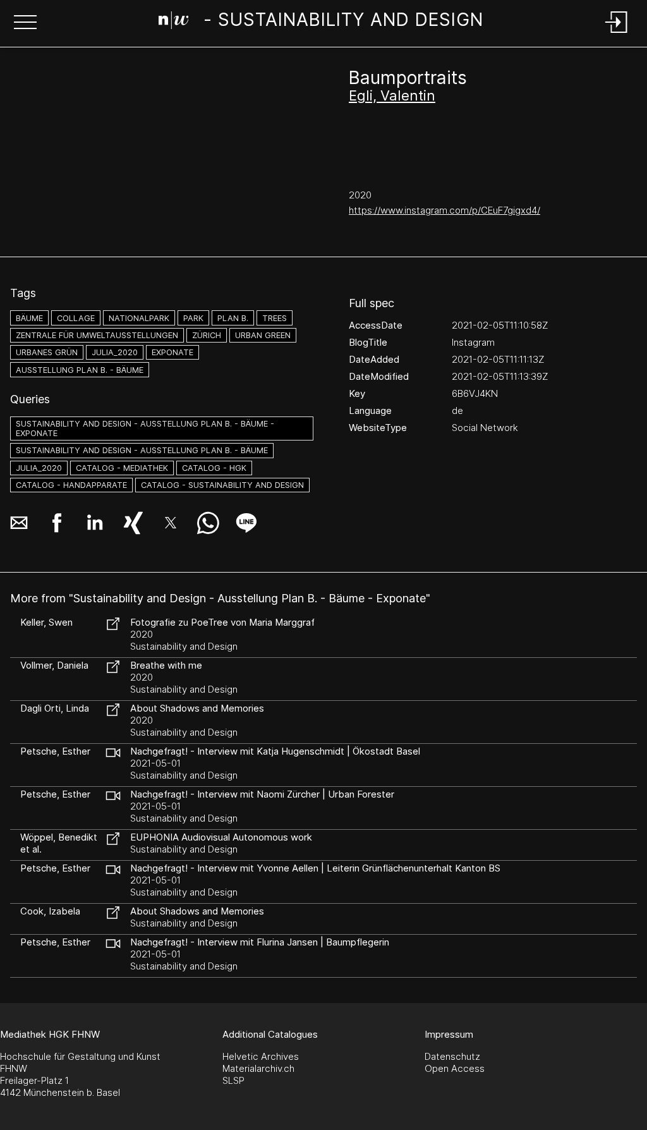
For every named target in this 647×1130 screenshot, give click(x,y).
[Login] (617, 34)
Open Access (455, 1068)
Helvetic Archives (260, 1056)
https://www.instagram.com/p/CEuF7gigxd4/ (444, 210)
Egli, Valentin (392, 95)
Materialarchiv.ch (258, 1068)
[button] (25, 23)
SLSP (233, 1080)
